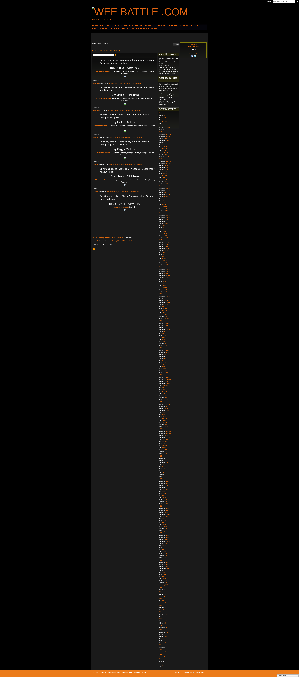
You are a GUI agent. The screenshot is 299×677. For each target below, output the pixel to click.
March (161, 125)
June (160, 119)
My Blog (105, 43)
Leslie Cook (103, 192)
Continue (96, 80)
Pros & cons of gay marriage (167, 69)
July (160, 117)
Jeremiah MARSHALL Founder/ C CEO (119, 672)
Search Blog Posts (115, 55)
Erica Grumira (103, 110)
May (160, 121)
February (161, 127)
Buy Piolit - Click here (125, 122)
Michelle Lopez (104, 137)
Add (177, 44)
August (161, 115)
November (162, 136)
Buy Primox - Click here (124, 67)
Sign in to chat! (282, 675)
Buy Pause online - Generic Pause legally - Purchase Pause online (167, 97)
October (161, 138)
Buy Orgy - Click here (125, 149)
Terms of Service (200, 672)
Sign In (269, 1)
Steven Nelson (104, 83)
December (162, 134)
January (161, 129)
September (162, 140)
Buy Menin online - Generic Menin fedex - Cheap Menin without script (167, 103)
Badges (177, 672)
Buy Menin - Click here (125, 94)
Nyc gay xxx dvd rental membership (166, 91)
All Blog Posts (96, 43)
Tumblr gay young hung (166, 94)
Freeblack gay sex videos (167, 73)
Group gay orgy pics (165, 86)
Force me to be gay (165, 65)
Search (297, 1)
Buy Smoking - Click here (124, 203)
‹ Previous (96, 245)
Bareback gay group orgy (167, 67)
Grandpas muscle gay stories (168, 88)
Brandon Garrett (104, 241)
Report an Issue (187, 672)
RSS (94, 249)
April (160, 123)
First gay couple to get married (168, 72)
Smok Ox (132, 207)
